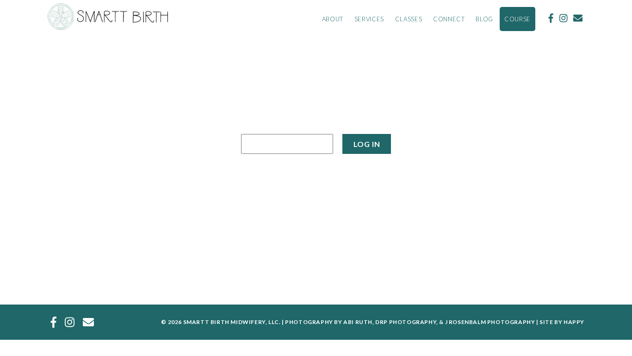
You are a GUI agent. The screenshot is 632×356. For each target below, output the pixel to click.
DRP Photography (405, 321)
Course (517, 19)
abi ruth (357, 321)
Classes (408, 19)
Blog (484, 19)
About (332, 19)
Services (369, 19)
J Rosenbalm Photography (490, 321)
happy (574, 321)
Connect (449, 19)
